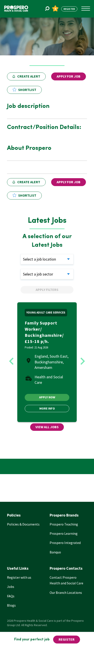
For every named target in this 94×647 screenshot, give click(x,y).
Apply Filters (47, 289)
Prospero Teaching (64, 524)
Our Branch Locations (66, 592)
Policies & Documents (23, 524)
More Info (47, 408)
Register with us (19, 577)
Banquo (55, 552)
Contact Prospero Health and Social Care (66, 580)
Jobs (10, 586)
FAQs (10, 596)
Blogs (11, 605)
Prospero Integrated (65, 542)
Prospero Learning (64, 533)
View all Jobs (47, 427)
